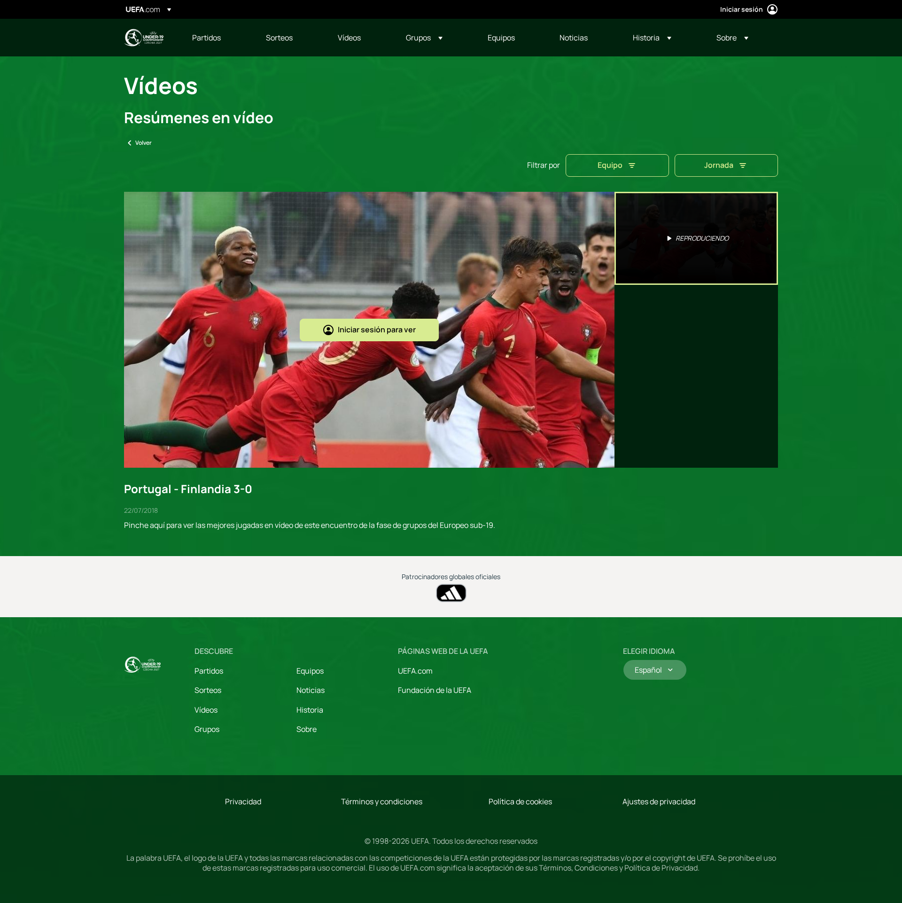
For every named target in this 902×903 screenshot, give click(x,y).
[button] (424, 38)
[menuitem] (217, 38)
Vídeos (206, 710)
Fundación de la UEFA (434, 690)
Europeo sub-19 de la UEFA (143, 38)
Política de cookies (520, 801)
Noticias (310, 690)
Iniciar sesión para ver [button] (377, 329)
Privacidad (243, 801)
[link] (206, 38)
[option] (696, 238)
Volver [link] (143, 143)
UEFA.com (415, 671)
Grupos (206, 729)
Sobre (306, 729)
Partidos (208, 671)
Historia (309, 710)
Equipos (310, 671)
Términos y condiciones (381, 801)
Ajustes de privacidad (658, 801)
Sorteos (207, 690)
